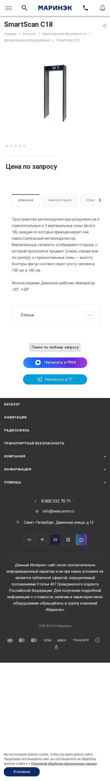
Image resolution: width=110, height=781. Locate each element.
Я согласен (22, 772)
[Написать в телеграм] (55, 383)
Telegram (42, 539)
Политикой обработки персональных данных (64, 763)
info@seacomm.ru (58, 511)
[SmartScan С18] (55, 93)
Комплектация (59, 200)
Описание (25, 200)
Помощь (12, 482)
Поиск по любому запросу (55, 347)
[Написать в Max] (55, 362)
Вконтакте (29, 539)
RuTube (55, 539)
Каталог (12, 404)
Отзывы (92, 200)
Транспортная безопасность (34, 443)
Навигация (15, 417)
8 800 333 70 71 (56, 501)
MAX (81, 539)
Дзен (68, 539)
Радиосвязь (16, 430)
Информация (17, 469)
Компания (14, 456)
